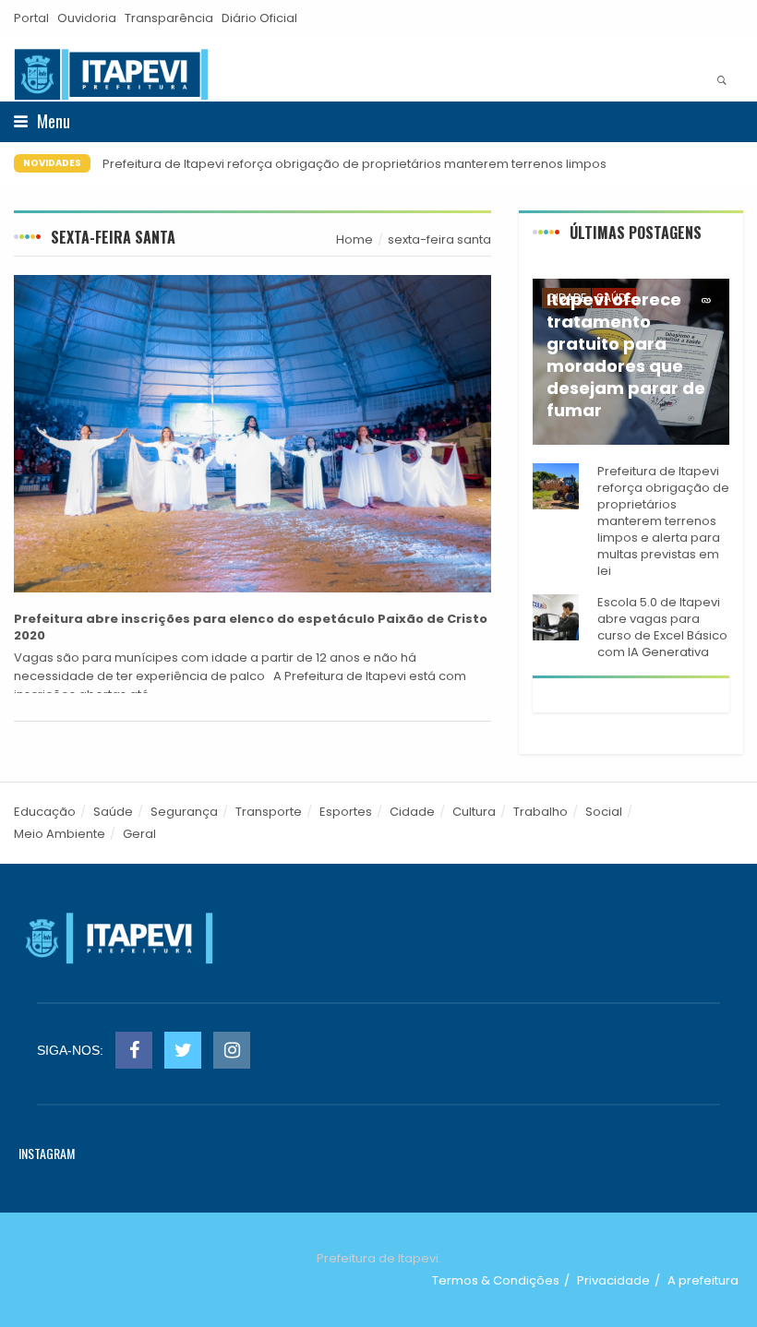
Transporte (268, 811)
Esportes (345, 811)
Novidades (52, 163)
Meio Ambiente (59, 834)
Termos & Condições (495, 1280)
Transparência (169, 18)
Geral (139, 834)
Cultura (474, 811)
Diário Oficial (259, 18)
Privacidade (613, 1280)
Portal (31, 18)
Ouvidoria (86, 18)
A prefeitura (703, 1280)
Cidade (412, 811)
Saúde (113, 811)
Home (354, 239)
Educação (45, 811)
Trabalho (540, 811)
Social (603, 811)
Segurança (184, 811)
